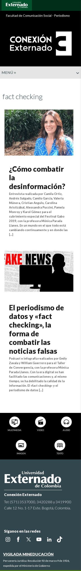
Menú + (9, 72)
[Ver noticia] (38, 132)
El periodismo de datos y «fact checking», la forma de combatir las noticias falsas (36, 329)
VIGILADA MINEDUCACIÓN (28, 554)
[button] (76, 82)
